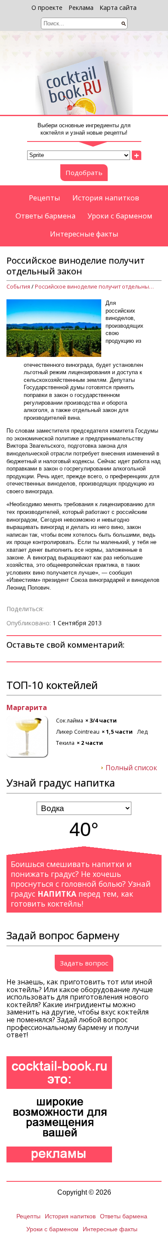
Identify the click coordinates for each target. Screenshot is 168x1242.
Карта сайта (118, 7)
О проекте (46, 7)
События (18, 286)
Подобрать (84, 172)
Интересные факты (84, 234)
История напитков (105, 198)
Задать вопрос (84, 963)
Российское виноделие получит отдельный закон (95, 286)
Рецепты (44, 198)
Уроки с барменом (119, 216)
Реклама (80, 7)
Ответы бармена (45, 216)
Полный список (131, 768)
